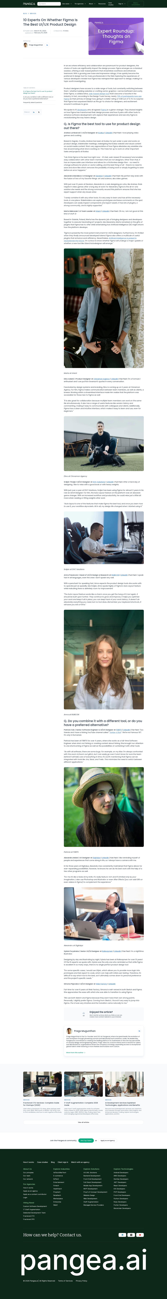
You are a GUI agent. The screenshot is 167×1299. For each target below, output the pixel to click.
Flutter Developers (121, 1205)
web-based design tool (99, 93)
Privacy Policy (81, 1281)
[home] (29, 4)
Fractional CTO (29, 1216)
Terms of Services (65, 1281)
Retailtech (57, 1195)
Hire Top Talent (86, 1141)
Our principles (28, 1173)
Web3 (55, 1205)
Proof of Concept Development (95, 1192)
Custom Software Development (35, 1206)
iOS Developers (119, 1189)
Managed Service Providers (94, 1205)
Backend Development (92, 1176)
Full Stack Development (92, 1182)
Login (25, 1197)
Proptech (56, 1192)
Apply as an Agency (108, 1141)
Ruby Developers (120, 1202)
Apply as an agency (30, 1191)
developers (82, 110)
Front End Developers (122, 1195)
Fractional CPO (29, 1219)
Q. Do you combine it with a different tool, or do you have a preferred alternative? (38, 98)
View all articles (83, 1122)
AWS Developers (120, 1176)
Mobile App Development (93, 1186)
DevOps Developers (121, 1179)
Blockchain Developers (122, 1208)
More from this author (74, 1052)
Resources (102, 4)
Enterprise (57, 1202)
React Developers (120, 1186)
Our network (28, 1179)
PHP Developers (120, 1192)
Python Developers (121, 1199)
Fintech (56, 1186)
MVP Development (91, 1189)
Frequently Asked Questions (32, 103)
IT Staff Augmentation (31, 1209)
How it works (28, 1162)
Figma (104, 110)
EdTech (56, 1179)
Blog (25, 13)
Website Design (89, 1195)
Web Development (90, 1199)
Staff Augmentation (91, 1202)
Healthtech (57, 1189)
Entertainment (58, 1182)
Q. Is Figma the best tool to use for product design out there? (37, 92)
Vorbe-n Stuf (115, 732)
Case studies (110, 4)
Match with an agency (80, 1162)
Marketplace (58, 1199)
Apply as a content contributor (35, 1194)
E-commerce (58, 1176)
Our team (26, 1176)
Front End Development (92, 1179)
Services (33, 13)
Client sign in (63, 1162)
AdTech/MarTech (59, 1173)
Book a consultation (136, 3)
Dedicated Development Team (34, 1213)
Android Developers (121, 1173)
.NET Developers (120, 1182)
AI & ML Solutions (90, 1173)
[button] (67, 4)
